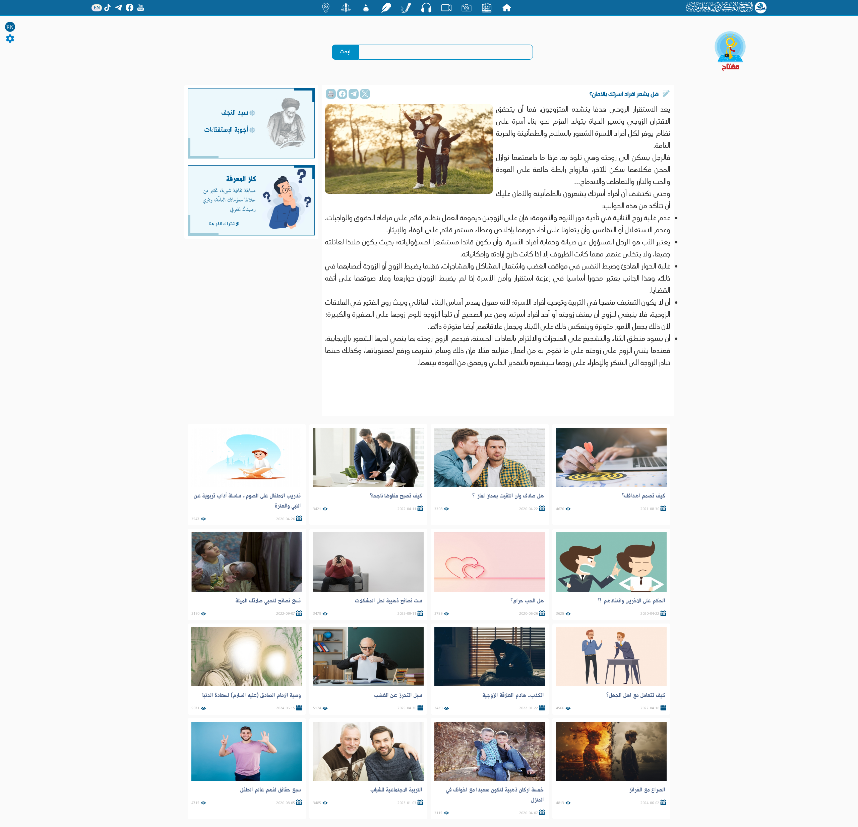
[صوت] (426, 7)
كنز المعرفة (241, 179)
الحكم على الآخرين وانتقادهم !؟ (631, 600)
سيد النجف (235, 113)
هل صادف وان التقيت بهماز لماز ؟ (508, 495)
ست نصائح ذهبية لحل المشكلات (388, 600)
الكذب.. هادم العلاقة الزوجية (513, 695)
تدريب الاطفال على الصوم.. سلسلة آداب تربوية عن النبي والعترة (247, 501)
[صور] (467, 8)
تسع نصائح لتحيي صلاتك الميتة (268, 600)
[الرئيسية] (507, 8)
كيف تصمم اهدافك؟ (643, 495)
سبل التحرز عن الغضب (398, 695)
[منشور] (346, 8)
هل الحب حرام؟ (527, 600)
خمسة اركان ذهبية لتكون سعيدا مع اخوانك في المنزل (495, 795)
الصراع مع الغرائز (647, 789)
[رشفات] (386, 8)
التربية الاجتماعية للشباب (396, 789)
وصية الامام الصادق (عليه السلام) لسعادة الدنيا (251, 695)
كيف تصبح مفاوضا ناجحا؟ (396, 495)
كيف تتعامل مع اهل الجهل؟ (636, 695)
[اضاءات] (326, 8)
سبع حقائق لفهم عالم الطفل (270, 789)
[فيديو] (446, 8)
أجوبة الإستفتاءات (226, 130)
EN (10, 27)
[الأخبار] (487, 8)
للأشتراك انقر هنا (223, 224)
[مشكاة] (366, 8)
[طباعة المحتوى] (330, 94)
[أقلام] (406, 8)
